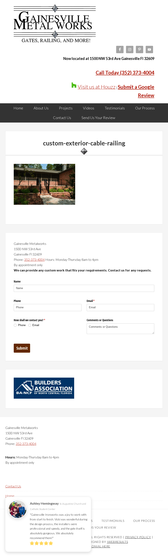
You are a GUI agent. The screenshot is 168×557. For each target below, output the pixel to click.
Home (9, 496)
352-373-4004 (34, 259)
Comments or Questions (100, 320)
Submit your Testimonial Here (84, 546)
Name (17, 281)
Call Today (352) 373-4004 (125, 72)
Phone (17, 301)
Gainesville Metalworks (55, 24)
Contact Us (13, 486)
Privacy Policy (138, 537)
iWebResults (117, 541)
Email (95, 301)
